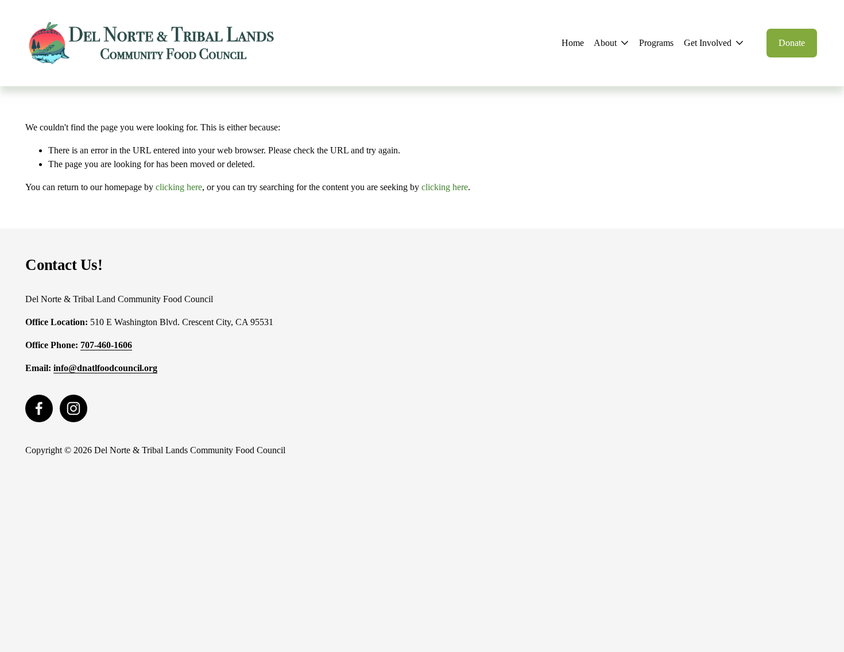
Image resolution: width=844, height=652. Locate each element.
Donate (792, 43)
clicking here (179, 187)
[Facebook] (39, 408)
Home (573, 43)
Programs (656, 43)
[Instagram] (73, 408)
